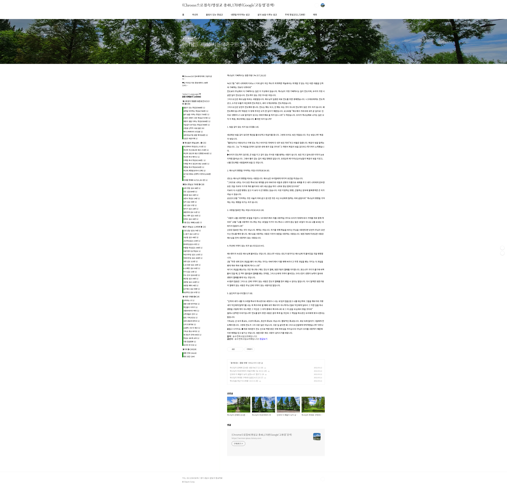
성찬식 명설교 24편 (191, 198)
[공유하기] (237, 349)
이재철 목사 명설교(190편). (194, 160)
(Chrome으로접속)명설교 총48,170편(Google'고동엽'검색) (228, 5)
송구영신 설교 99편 (191, 289)
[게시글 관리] (240, 349)
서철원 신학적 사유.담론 (193, 128)
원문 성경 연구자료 (191, 304)
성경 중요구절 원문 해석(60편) (195, 135)
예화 (315, 14)
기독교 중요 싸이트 (191, 331)
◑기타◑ (234, 363)
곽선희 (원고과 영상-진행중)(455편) (197, 153)
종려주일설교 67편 (191, 244)
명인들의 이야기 (190, 307)
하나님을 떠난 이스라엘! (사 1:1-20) (244, 381)
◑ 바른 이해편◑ (190, 296)
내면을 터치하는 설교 (240, 14)
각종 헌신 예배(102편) (192, 222)
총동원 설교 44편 (190, 195)
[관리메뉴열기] (502, 248)
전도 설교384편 (190, 191)
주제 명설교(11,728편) (295, 14)
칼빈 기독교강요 (190, 317)
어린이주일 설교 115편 (192, 254)
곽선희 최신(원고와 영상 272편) (196, 150)
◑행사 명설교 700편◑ (193, 184)
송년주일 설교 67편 (191, 292)
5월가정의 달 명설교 (192, 251)
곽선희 (195, 14)
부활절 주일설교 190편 (192, 247)
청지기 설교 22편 (190, 208)
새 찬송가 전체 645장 (192, 334)
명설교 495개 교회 (191, 338)
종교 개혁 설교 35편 (191, 215)
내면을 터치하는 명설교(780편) (195, 111)
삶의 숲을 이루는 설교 (267, 14)
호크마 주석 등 (189, 345)
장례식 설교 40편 (190, 219)
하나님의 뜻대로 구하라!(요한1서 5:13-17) (246, 377)
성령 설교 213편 (190, 261)
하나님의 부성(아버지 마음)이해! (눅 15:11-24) (248, 371)
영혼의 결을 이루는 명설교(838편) (196, 121)
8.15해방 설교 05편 (191, 268)
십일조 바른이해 (190, 138)
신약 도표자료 (189, 324)
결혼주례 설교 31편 (191, 212)
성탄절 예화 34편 (190, 285)
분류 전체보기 (191, 96)
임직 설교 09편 (190, 202)
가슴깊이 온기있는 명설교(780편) (196, 124)
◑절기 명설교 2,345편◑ (194, 226)
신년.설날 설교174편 (192, 230)
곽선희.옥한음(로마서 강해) (194, 170)
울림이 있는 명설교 (214, 14)
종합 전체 (243, 363)
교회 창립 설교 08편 (191, 188)
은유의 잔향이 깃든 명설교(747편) (196, 118)
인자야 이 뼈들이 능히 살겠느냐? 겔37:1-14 (247, 374)
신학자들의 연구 (190, 314)
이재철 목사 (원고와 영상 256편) (196, 163)
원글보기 (263, 338)
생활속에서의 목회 (191, 310)
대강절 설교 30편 (190, 278)
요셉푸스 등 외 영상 (191, 328)
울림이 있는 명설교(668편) (194, 107)
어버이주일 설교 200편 (192, 258)
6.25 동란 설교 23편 (192, 265)
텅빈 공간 (189, 356)
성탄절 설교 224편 (191, 282)
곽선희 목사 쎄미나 (191, 157)
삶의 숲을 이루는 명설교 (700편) (196, 114)
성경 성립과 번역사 (191, 321)
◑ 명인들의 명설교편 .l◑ (194, 142)
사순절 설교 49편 (190, 237)
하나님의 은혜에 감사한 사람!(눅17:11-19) (246, 367)
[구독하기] (502, 253)
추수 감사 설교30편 (191, 275)
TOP (323, 479)
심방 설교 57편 (190, 205)
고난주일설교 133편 (191, 241)
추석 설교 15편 (190, 271)
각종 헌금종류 (189, 341)
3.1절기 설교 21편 (191, 234)
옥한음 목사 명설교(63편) (193, 167)
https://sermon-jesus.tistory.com (246, 438)
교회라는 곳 (188, 300)
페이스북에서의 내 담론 (193, 131)
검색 (317, 5)
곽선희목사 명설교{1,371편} (194, 146)
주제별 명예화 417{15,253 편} (195, 180)
